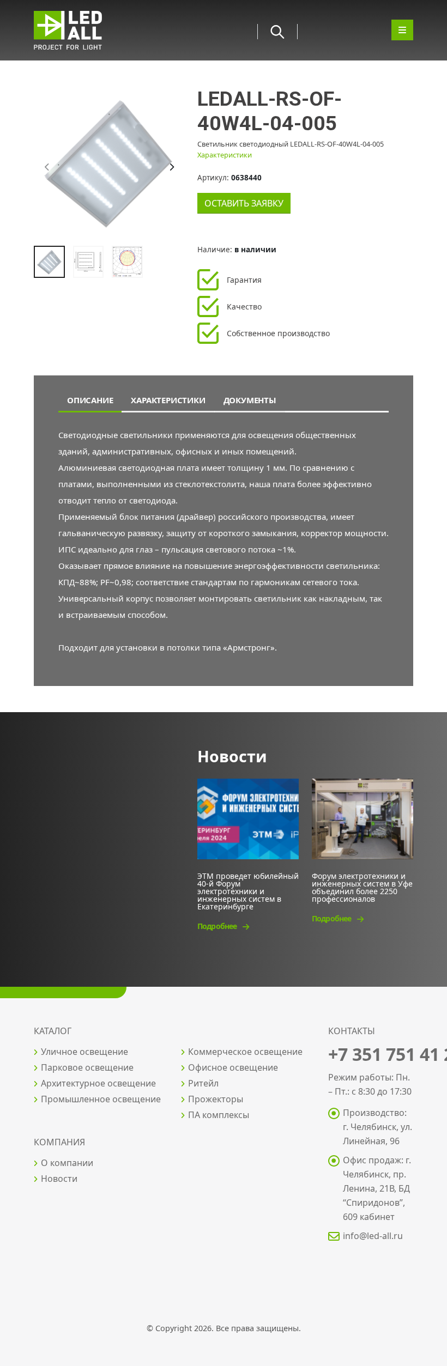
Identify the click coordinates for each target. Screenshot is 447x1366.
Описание (90, 399)
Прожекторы (215, 1099)
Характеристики (224, 155)
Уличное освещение (84, 1052)
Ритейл (203, 1083)
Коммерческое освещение (245, 1052)
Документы (250, 399)
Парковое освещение (87, 1067)
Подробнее (217, 926)
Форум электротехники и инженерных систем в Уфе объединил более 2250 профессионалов (362, 887)
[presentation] (47, 167)
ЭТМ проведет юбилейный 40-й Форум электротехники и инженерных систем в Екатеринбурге (248, 890)
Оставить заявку (243, 203)
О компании (67, 1163)
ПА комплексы (218, 1115)
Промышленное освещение (101, 1099)
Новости (59, 1179)
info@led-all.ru (373, 1236)
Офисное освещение (233, 1067)
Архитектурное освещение (98, 1083)
